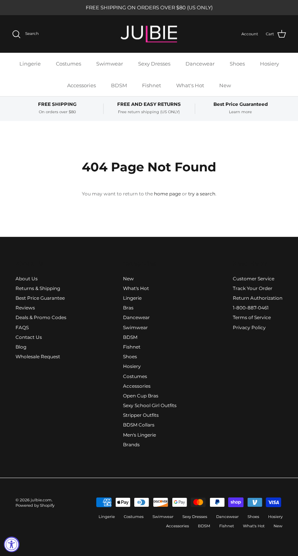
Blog (21, 347)
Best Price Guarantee (40, 298)
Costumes (68, 63)
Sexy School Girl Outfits (150, 405)
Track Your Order (252, 288)
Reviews (25, 308)
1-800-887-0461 (251, 308)
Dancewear (200, 63)
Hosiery (269, 63)
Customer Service (253, 278)
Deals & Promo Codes (41, 317)
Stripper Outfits (141, 415)
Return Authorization (257, 298)
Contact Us (29, 337)
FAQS (22, 327)
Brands (131, 444)
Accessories (81, 85)
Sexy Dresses (154, 63)
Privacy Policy (249, 327)
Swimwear (109, 63)
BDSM (119, 85)
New (225, 85)
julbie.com (41, 499)
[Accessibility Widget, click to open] (11, 544)
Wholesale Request (38, 356)
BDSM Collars (138, 425)
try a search (201, 194)
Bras (128, 308)
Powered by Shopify (35, 505)
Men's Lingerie (139, 435)
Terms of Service (252, 317)
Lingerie (30, 63)
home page (167, 194)
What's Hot (190, 85)
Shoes (237, 63)
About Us (27, 278)
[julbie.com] (149, 34)
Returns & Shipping (38, 288)
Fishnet (151, 85)
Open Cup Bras (140, 396)
